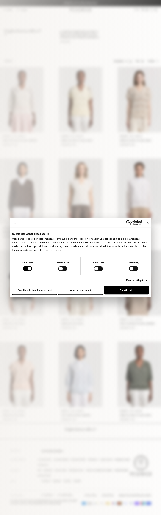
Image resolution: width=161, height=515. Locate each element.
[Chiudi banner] (148, 222)
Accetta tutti (126, 290)
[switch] (62, 268)
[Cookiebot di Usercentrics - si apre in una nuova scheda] (128, 222)
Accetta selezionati (80, 290)
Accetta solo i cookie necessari (35, 290)
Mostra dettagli (134, 280)
